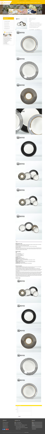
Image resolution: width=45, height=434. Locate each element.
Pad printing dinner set (7, 28)
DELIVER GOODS (28, 2)
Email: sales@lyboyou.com (19, 423)
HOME (18, 2)
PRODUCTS (24, 2)
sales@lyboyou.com (22, 0)
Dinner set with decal (5, 423)
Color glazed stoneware (5, 422)
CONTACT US (39, 2)
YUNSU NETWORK (26, 432)
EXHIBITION (35, 2)
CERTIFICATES (32, 2)
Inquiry (33, 420)
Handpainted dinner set (5, 426)
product (5, 420)
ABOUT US (20, 2)
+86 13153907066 (28, 0)
